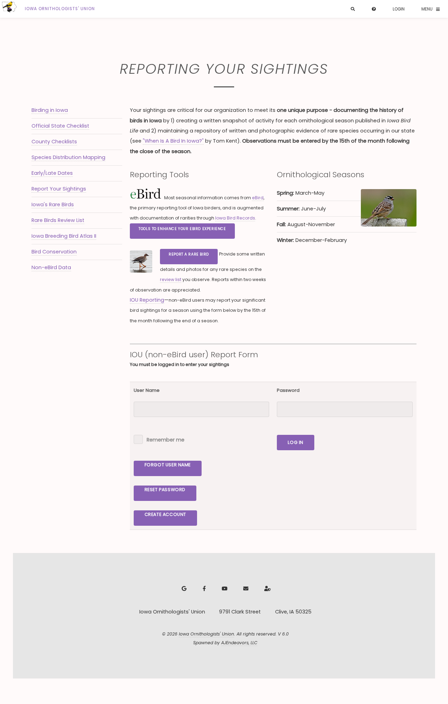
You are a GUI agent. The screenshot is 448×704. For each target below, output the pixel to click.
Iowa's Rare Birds (52, 204)
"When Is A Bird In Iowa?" (173, 140)
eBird (258, 198)
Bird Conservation (54, 251)
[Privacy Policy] (266, 589)
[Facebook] (203, 589)
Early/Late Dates (52, 173)
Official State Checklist (60, 125)
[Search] (353, 9)
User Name (147, 390)
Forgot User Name (168, 465)
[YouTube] (223, 589)
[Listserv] (183, 589)
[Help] (374, 9)
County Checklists (54, 141)
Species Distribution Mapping (68, 157)
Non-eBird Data (51, 267)
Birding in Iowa (49, 110)
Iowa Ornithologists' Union (206, 634)
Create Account (165, 514)
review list (170, 279)
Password (288, 390)
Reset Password (165, 490)
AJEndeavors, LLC (239, 643)
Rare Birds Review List (57, 220)
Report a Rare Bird (189, 254)
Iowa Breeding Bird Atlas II (63, 235)
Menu (427, 9)
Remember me (165, 439)
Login (399, 9)
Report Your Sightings (58, 188)
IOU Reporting (147, 299)
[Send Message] (244, 589)
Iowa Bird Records (235, 218)
